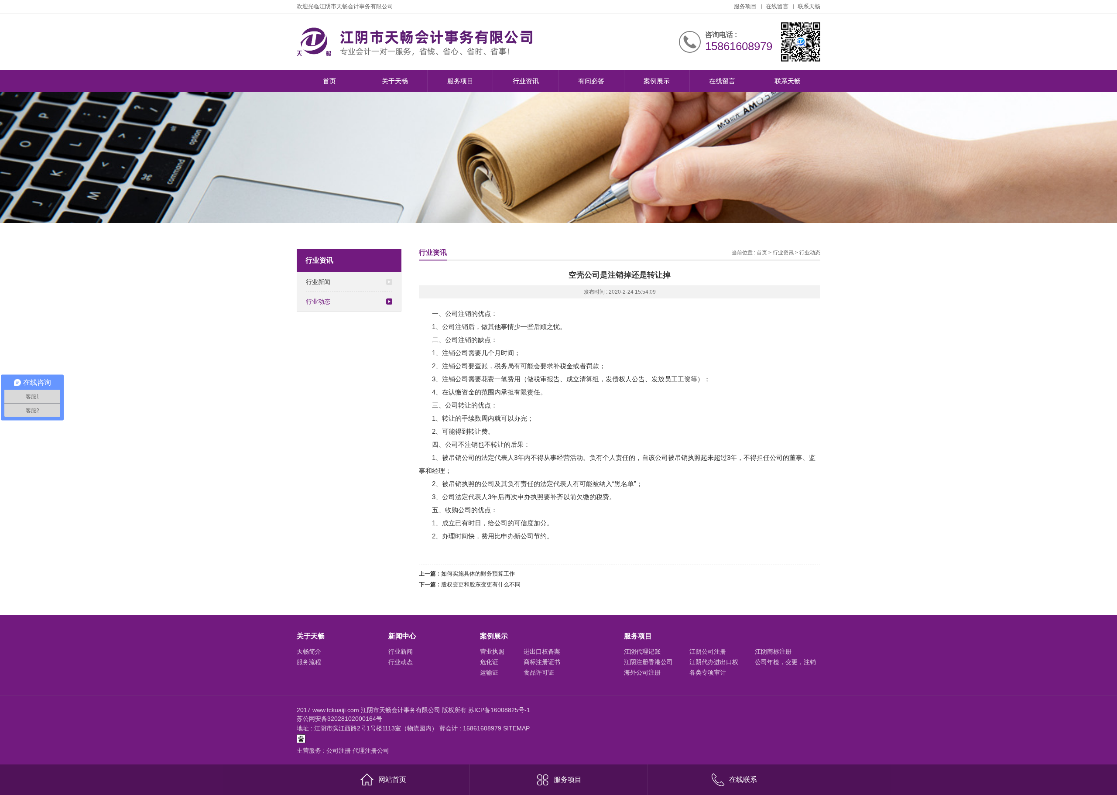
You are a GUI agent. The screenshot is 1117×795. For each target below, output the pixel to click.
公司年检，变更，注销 (785, 661)
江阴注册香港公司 (648, 661)
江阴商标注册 (773, 651)
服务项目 (745, 6)
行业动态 (318, 301)
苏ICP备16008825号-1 (499, 709)
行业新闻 (318, 281)
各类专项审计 (707, 672)
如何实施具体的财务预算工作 (478, 573)
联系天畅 (809, 6)
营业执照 (492, 651)
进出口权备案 (542, 651)
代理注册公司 (371, 750)
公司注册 (338, 750)
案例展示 (657, 81)
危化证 (489, 661)
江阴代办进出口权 (713, 661)
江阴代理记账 (642, 651)
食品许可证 (539, 672)
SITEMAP (516, 728)
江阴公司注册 (707, 651)
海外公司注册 (642, 672)
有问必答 (591, 81)
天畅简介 (309, 651)
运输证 (489, 672)
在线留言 (777, 6)
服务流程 (309, 661)
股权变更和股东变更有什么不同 (481, 584)
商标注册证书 (542, 661)
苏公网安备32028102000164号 (339, 718)
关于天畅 (395, 81)
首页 (329, 81)
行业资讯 (526, 81)
